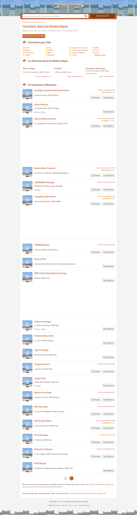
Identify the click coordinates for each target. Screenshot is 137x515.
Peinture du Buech (43, 449)
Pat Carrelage (41, 434)
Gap (49, 52)
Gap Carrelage (41, 349)
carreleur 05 (101, 493)
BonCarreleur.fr (68, 7)
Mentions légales (67, 505)
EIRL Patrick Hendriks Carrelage (50, 273)
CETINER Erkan (41, 244)
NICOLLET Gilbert (43, 420)
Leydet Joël (40, 378)
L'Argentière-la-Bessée (79, 48)
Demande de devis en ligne (34, 36)
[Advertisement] (68, 294)
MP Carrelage (29, 68)
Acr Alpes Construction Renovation (51, 90)
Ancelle (27, 48)
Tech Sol (58, 68)
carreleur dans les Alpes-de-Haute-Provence (46, 487)
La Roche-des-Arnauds (79, 50)
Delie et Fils (40, 259)
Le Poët (74, 55)
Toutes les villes (100, 55)
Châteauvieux (29, 52)
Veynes (97, 52)
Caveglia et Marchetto (96, 68)
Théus (96, 50)
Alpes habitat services (45, 118)
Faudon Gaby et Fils (44, 335)
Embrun (50, 50)
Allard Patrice (41, 104)
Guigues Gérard (42, 364)
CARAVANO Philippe (44, 182)
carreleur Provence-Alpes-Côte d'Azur (83, 493)
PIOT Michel (40, 463)
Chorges (27, 55)
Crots (50, 48)
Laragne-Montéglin (77, 52)
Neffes (96, 48)
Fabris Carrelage (42, 321)
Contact (75, 505)
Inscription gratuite (84, 505)
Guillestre (51, 55)
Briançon (27, 50)
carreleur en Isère (95, 484)
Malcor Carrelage (43, 392)
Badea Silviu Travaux (44, 168)
